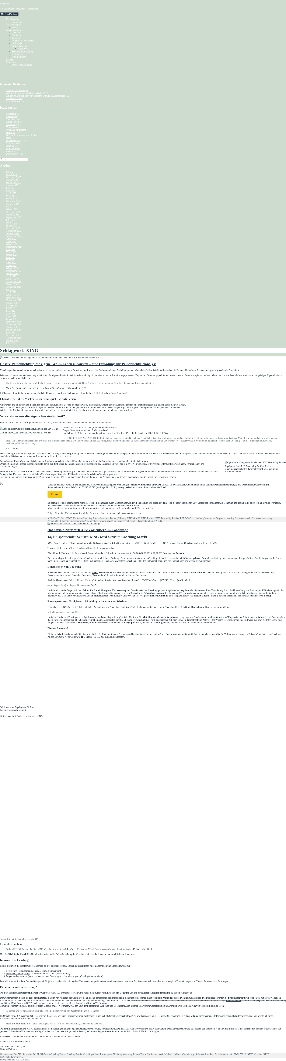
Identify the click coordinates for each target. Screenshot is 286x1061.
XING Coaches (254, 1054)
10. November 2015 (86, 585)
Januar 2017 (11, 319)
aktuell (15, 27)
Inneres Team (139, 1054)
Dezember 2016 (13, 321)
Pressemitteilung (233, 1000)
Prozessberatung (13, 30)
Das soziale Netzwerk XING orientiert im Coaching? (88, 530)
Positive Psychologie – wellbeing (21, 135)
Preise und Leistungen (22, 51)
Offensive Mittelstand (16, 130)
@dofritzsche (182, 580)
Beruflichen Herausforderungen (21, 971)
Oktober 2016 (12, 327)
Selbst (95, 572)
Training (16, 38)
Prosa (8, 138)
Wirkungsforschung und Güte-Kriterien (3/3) (27, 93)
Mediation (16, 35)
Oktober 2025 (12, 180)
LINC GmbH (133, 518)
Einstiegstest (106, 1054)
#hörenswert (62, 580)
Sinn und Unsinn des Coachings (130, 575)
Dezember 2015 (13, 335)
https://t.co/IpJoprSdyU (65, 949)
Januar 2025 (11, 198)
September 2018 (13, 287)
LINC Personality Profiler (167, 518)
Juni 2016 (10, 332)
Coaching (16, 32)
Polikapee (4, 3)
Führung (122, 518)
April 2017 (11, 313)
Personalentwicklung (262, 518)
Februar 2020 (12, 268)
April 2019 (11, 276)
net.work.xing (172, 1006)
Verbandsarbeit (13, 148)
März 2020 (11, 265)
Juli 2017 (10, 308)
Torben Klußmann (20, 46)
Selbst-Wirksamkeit (204, 1054)
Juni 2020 (10, 257)
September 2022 (13, 236)
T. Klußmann (76, 518)
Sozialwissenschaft (224, 1054)
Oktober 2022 (12, 233)
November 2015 (13, 337)
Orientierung (188, 1054)
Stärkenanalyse (18, 456)
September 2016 (13, 329)
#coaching (127, 580)
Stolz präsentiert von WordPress (15, 1059)
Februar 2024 (12, 209)
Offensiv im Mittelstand (23, 40)
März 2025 (11, 196)
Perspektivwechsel (120, 521)
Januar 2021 (11, 255)
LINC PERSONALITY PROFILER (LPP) (145, 433)
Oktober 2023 (12, 214)
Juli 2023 (10, 220)
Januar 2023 (11, 225)
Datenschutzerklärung (22, 64)
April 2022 (11, 238)
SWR (236, 1054)
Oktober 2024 (12, 204)
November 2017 (13, 300)
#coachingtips (101, 580)
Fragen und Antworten (16, 976)
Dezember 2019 (13, 271)
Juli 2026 (10, 172)
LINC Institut (147, 518)
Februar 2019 (12, 279)
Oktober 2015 (12, 340)
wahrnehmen (12, 154)
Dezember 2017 (13, 297)
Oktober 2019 (12, 273)
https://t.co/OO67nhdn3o (144, 580)
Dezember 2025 (13, 177)
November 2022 (13, 230)
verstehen (10, 151)
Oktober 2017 (12, 303)
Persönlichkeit (54, 521)
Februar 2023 (12, 222)
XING (159, 521)
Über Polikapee (13, 24)
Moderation (11, 127)
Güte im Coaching (14, 98)
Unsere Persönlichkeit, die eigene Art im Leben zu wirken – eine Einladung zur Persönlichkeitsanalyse (78, 364)
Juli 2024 (10, 206)
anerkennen (11, 116)
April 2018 (11, 292)
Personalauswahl (243, 518)
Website (47, 1006)
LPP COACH (186, 518)
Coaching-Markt (74, 1054)
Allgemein (11, 113)
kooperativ (17, 22)
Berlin (62, 1054)
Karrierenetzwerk (155, 1054)
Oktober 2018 (12, 284)
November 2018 (13, 281)
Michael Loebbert (172, 1054)
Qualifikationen (19, 56)
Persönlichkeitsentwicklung (97, 521)
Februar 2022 (12, 244)
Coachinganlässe (91, 1054)
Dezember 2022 (13, 228)
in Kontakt (17, 43)
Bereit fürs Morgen (15, 101)
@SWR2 (164, 580)
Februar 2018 (12, 295)
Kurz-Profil (23, 48)
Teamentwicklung (146, 521)
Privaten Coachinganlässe (18, 973)
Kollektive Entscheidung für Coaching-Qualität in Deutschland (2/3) (38, 96)
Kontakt (10, 59)
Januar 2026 (11, 174)
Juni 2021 (10, 249)
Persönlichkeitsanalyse (72, 521)
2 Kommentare (16, 1057)
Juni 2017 (10, 311)
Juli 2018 (10, 289)
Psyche (133, 521)
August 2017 (12, 305)
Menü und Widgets (9, 14)
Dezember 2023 (13, 212)
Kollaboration (12, 19)
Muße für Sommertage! (17, 90)
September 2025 (13, 182)
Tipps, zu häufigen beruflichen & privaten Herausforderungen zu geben (81, 548)
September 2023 (13, 217)
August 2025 (12, 185)
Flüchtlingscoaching (122, 1054)
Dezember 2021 (13, 246)
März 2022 (11, 241)
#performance (114, 580)
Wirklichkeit (204, 561)
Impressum (11, 62)
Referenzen (17, 54)
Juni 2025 (10, 190)
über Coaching (36, 966)
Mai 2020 (10, 260)
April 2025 (11, 193)
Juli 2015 (10, 343)
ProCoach (71, 1016)
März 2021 (11, 252)
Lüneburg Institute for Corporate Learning (214, 518)
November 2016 (13, 324)
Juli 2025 (10, 188)
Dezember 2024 (13, 201)
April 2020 (11, 263)
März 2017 (11, 316)
